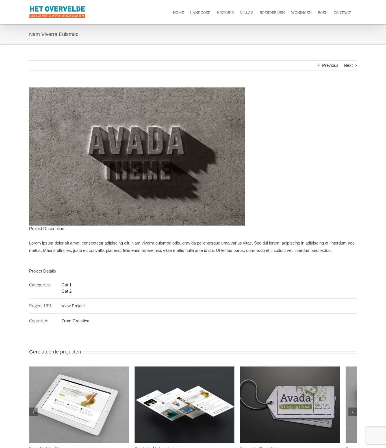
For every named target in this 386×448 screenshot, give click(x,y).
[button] (33, 414)
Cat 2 (66, 291)
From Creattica (75, 320)
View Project (73, 305)
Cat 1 (66, 284)
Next (348, 65)
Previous (330, 65)
